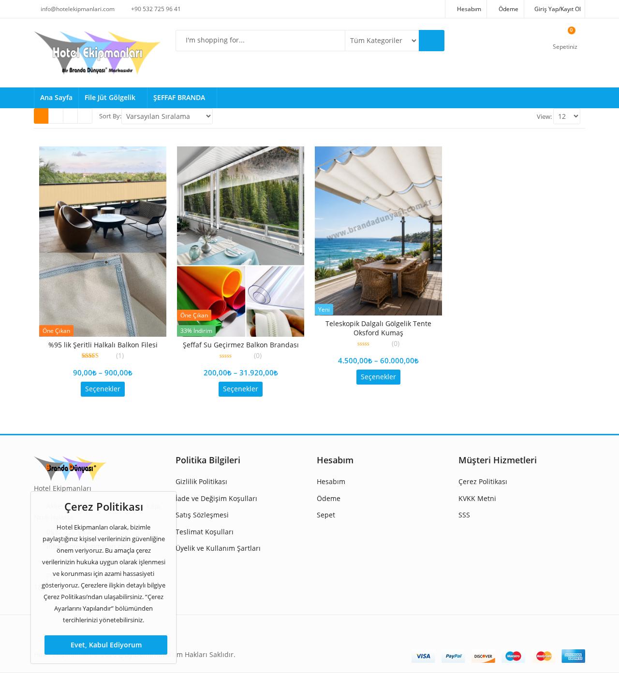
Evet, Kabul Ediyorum (106, 644)
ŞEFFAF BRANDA (180, 97)
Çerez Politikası (482, 481)
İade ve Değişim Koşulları (216, 498)
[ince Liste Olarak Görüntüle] (84, 116)
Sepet (326, 514)
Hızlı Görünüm (107, 344)
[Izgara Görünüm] (41, 116)
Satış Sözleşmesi (202, 514)
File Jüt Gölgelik (111, 97)
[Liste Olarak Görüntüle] (70, 116)
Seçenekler (102, 388)
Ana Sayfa (56, 97)
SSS (464, 514)
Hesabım (331, 481)
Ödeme (328, 498)
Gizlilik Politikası (201, 481)
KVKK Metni (477, 498)
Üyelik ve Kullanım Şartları (218, 548)
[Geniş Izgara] (55, 116)
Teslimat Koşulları (205, 531)
